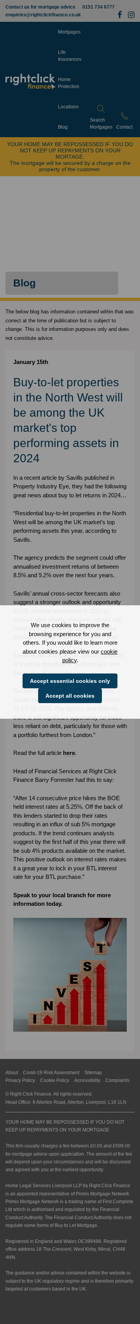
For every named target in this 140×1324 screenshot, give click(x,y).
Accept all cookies (70, 696)
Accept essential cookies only (70, 681)
